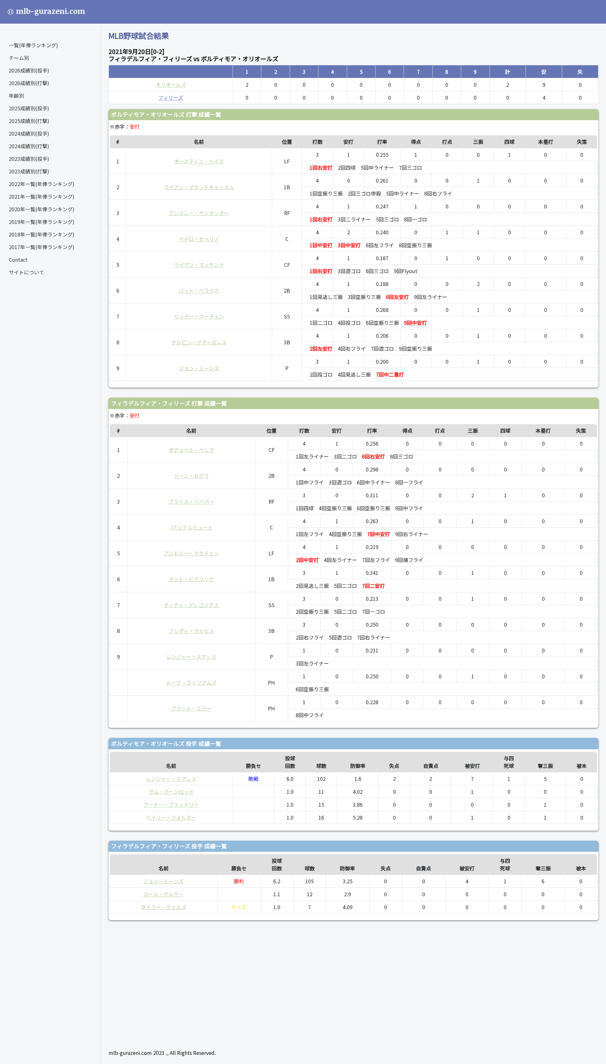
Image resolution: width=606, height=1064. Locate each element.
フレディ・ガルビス (191, 630)
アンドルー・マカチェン (191, 553)
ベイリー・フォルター (171, 817)
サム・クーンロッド (171, 791)
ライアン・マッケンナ (199, 264)
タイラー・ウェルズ (163, 907)
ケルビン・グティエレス (199, 342)
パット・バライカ (199, 290)
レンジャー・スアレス (191, 656)
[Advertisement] (298, 982)
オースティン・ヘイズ (199, 161)
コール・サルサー (163, 894)
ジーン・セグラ (191, 475)
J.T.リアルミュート (191, 527)
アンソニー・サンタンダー (199, 213)
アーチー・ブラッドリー (171, 804)
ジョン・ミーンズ (199, 368)
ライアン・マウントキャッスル (199, 187)
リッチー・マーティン (199, 316)
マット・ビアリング (191, 579)
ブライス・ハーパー (191, 501)
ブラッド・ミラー (191, 708)
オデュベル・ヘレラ (191, 449)
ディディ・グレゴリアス (191, 605)
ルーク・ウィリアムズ (191, 682)
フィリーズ (170, 97)
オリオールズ (171, 84)
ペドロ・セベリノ (199, 239)
